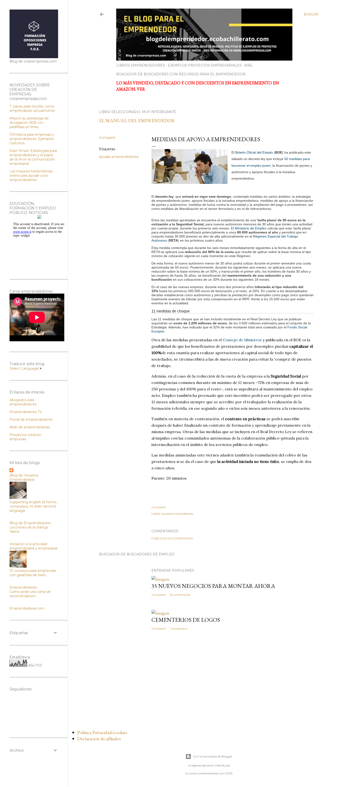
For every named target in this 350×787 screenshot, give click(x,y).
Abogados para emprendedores (23, 402)
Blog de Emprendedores (30, 523)
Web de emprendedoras (30, 427)
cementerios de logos (185, 619)
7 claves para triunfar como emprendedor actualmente (32, 108)
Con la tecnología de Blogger (212, 756)
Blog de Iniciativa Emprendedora (24, 477)
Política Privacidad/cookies (102, 732)
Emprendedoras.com (27, 608)
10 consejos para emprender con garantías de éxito (33, 573)
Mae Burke (222, 765)
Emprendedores (23, 587)
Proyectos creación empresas (26, 437)
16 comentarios (180, 594)
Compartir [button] (107, 137)
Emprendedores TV (26, 412)
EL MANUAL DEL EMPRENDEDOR (137, 120)
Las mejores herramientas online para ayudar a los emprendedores (31, 175)
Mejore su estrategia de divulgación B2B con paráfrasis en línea (29, 122)
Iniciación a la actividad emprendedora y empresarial (33, 546)
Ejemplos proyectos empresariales (205, 65)
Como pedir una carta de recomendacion (30, 594)
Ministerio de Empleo (250, 228)
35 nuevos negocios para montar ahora (213, 586)
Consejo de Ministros (242, 339)
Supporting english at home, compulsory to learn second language (33, 506)
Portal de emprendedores (31, 419)
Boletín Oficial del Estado (254, 152)
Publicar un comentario (172, 538)
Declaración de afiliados (99, 738)
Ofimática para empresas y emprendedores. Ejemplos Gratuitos (32, 138)
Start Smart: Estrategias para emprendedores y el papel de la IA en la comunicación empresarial (33, 157)
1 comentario (178, 628)
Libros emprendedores (140, 65)
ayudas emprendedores (119, 157)
